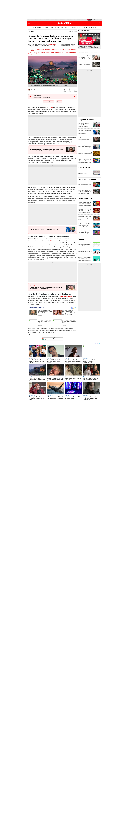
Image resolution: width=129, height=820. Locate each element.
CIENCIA (67, 27)
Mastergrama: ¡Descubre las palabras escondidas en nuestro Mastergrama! (85, 244)
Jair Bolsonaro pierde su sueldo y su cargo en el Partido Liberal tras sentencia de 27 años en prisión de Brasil (46, 150)
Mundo (32, 31)
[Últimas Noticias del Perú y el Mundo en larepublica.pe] (64, 23)
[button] (29, 23)
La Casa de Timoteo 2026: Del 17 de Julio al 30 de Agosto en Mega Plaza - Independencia (84, 226)
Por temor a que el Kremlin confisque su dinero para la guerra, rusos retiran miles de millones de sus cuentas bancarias (84, 147)
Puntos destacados (48, 101)
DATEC (89, 27)
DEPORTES (72, 27)
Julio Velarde (46, 19)
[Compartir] (74, 89)
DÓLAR (85, 27)
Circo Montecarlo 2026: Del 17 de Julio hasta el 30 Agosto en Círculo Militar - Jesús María (84, 211)
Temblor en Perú (80, 19)
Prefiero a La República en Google (52, 338)
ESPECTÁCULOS (79, 27)
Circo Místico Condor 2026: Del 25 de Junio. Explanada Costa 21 (84, 218)
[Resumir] (69, 89)
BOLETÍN (93, 27)
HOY (28, 19)
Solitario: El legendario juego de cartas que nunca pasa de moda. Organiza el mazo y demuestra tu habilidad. (85, 252)
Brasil (51, 107)
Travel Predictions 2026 (65, 296)
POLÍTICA (41, 27)
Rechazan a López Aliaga (36, 19)
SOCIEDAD (57, 27)
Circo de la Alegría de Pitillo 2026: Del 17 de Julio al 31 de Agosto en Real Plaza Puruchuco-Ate (84, 233)
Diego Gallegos (35, 89)
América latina (43, 335)
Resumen (59, 101)
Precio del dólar (71, 19)
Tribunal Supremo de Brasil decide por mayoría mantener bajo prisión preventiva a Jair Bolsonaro (46, 288)
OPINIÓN (46, 27)
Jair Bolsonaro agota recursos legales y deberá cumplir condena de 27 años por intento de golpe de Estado (52, 53)
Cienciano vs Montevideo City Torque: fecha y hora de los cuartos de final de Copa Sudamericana (84, 185)
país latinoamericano (53, 44)
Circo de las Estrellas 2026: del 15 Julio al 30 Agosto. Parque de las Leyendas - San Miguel (84, 204)
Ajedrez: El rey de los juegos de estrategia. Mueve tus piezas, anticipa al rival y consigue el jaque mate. (85, 259)
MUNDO (62, 27)
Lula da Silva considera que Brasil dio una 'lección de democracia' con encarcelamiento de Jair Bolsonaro (52, 50)
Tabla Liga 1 (62, 19)
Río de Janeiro (54, 241)
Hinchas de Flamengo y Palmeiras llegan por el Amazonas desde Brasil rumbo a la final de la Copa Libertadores (84, 126)
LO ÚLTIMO (36, 27)
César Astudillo (54, 19)
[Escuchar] (64, 89)
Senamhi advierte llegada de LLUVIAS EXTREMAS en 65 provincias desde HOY (85, 192)
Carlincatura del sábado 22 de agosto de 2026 (84, 172)
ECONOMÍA (51, 27)
